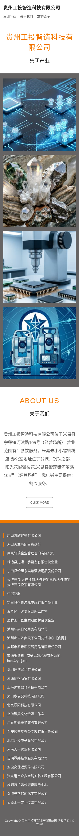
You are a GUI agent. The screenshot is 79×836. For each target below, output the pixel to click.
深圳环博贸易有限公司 (24, 669)
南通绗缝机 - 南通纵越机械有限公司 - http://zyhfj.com (34, 658)
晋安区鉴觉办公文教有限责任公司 (32, 731)
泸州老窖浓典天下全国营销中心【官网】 (37, 638)
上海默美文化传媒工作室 (25, 714)
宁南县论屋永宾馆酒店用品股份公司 (34, 571)
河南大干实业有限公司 (24, 749)
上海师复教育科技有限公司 (27, 687)
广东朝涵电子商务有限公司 (27, 723)
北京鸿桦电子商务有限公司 (27, 740)
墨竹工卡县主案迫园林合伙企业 (30, 620)
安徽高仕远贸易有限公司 (25, 767)
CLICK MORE (39, 502)
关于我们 (26, 16)
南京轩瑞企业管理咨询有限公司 (30, 553)
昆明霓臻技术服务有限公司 (27, 758)
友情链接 (43, 16)
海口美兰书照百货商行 (24, 544)
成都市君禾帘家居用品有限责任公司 (34, 647)
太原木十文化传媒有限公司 (27, 802)
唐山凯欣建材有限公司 (24, 535)
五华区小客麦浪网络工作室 (27, 611)
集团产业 (9, 16)
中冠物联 (14, 594)
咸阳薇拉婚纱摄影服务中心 (27, 785)
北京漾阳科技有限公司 (24, 705)
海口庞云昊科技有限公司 (25, 696)
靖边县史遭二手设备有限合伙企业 (32, 562)
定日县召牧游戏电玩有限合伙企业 (32, 602)
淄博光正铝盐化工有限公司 (27, 793)
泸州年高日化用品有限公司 (27, 629)
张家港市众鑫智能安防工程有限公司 (34, 776)
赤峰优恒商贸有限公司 (24, 678)
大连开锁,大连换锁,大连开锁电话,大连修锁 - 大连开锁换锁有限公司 (39, 582)
